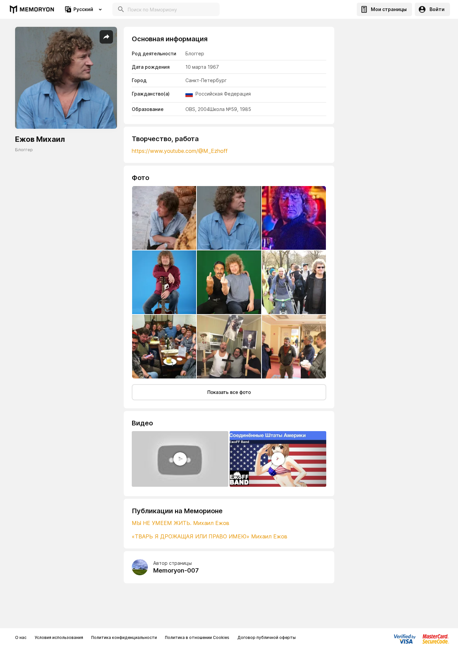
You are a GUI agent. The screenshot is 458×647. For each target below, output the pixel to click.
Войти (437, 9)
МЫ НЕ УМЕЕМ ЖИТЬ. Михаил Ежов (180, 523)
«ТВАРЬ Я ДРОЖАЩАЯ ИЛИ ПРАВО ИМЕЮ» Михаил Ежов (209, 536)
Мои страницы (389, 9)
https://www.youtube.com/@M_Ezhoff (180, 151)
